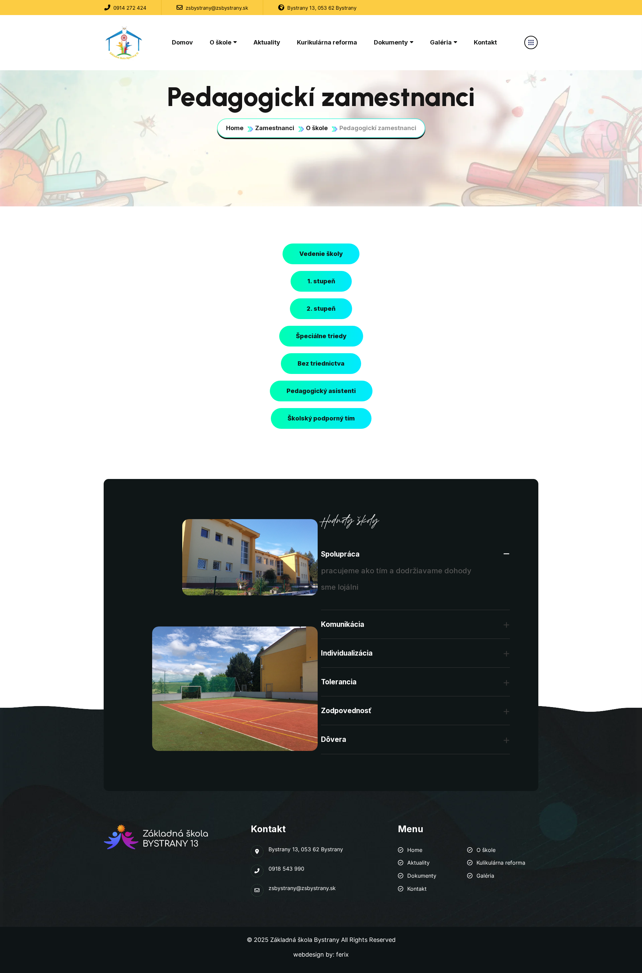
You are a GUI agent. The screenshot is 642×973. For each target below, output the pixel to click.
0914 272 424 (129, 8)
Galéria (441, 42)
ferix (342, 954)
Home (234, 127)
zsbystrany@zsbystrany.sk (216, 8)
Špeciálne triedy (321, 335)
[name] (124, 42)
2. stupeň (321, 308)
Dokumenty (391, 42)
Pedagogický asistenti (321, 390)
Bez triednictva (321, 363)
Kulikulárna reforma (500, 862)
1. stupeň (321, 281)
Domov (182, 42)
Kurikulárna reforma (327, 42)
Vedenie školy (321, 253)
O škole (220, 42)
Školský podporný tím (321, 418)
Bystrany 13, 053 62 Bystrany (321, 8)
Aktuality (266, 42)
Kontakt (485, 42)
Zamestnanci (274, 127)
